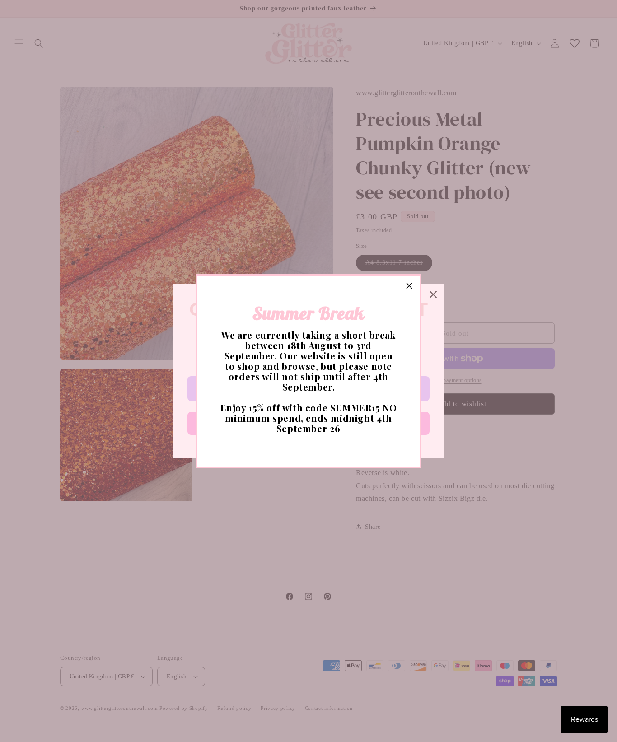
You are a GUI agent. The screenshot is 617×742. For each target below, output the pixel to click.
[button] (409, 286)
